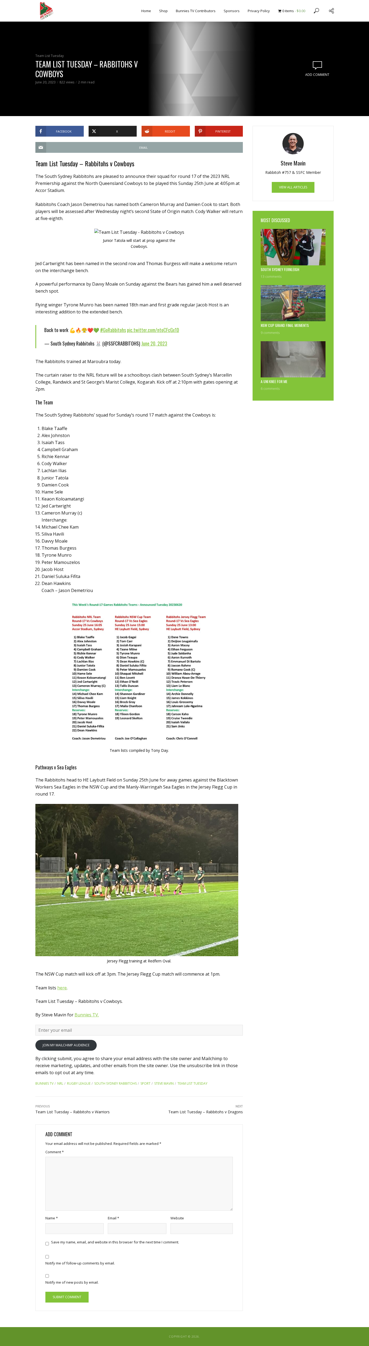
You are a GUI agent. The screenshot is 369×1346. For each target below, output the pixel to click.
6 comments (270, 388)
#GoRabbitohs (113, 329)
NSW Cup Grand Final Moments (285, 325)
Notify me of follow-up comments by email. (80, 1263)
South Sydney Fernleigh (280, 269)
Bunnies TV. (87, 1015)
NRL (60, 1083)
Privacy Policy (259, 10)
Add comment (317, 74)
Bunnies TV (44, 1083)
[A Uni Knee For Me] (293, 359)
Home (146, 10)
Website (177, 1218)
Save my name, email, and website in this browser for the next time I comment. (115, 1242)
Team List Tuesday (49, 55)
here (62, 988)
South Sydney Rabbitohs (115, 1083)
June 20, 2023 (154, 343)
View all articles (293, 187)
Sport (145, 1083)
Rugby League (78, 1083)
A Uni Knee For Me (274, 381)
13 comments (271, 276)
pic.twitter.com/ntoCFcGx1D (153, 329)
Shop (163, 10)
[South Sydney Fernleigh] (293, 247)
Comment (54, 1151)
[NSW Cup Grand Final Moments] (293, 303)
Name (51, 1218)
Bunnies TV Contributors (196, 10)
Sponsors (232, 10)
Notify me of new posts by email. (72, 1282)
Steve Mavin (164, 1083)
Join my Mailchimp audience (66, 1045)
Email (113, 1218)
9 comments (270, 332)
